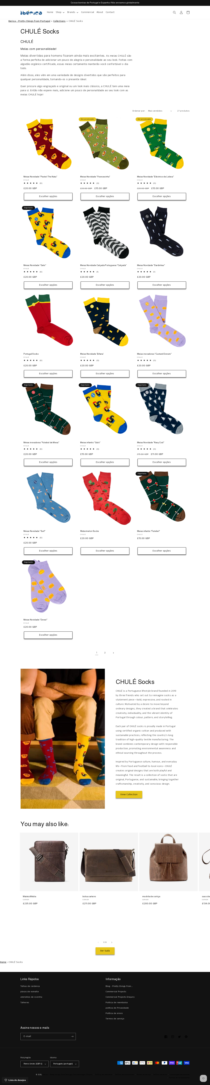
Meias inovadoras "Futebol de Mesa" (41, 442)
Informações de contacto (180, 1074)
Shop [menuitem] (58, 12)
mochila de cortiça (151, 896)
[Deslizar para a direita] (111, 942)
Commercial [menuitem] (87, 12)
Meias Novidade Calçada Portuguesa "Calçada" (103, 265)
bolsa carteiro (89, 896)
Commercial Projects (116, 991)
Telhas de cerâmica (30, 986)
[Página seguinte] (113, 652)
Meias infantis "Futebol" (148, 531)
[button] (174, 12)
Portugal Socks (31, 354)
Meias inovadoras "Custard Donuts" (154, 354)
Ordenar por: (138, 110)
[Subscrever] (72, 1036)
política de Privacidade (117, 1007)
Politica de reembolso (117, 1002)
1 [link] (96, 652)
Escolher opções (48, 196)
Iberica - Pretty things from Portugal (29, 21)
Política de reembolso (103, 1074)
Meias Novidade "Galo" (35, 265)
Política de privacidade (124, 1074)
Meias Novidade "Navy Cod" (150, 442)
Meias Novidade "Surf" (35, 531)
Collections (59, 21)
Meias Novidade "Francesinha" (95, 177)
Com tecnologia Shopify (82, 1074)
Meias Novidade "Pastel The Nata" (40, 177)
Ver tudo (105, 950)
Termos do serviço (144, 1074)
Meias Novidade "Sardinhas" (151, 265)
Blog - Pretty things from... (119, 986)
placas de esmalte (29, 991)
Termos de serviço (115, 1018)
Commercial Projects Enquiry (120, 997)
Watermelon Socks (89, 531)
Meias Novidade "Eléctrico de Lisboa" (155, 177)
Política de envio (114, 1013)
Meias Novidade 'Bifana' (92, 354)
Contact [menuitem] (110, 12)
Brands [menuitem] (71, 12)
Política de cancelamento (179, 1078)
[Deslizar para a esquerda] (98, 942)
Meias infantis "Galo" (90, 442)
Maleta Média (29, 896)
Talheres (24, 1002)
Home (3, 962)
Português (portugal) (63, 1063)
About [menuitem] (100, 12)
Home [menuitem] (50, 12)
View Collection (129, 794)
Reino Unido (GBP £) (33, 1063)
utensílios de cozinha (31, 997)
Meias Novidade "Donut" (35, 620)
